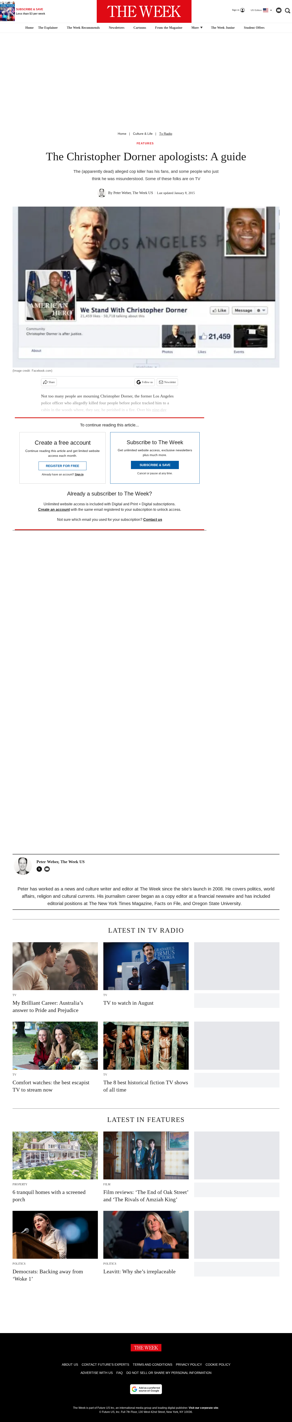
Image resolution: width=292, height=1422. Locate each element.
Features (145, 143)
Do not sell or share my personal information (168, 1373)
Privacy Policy (189, 1364)
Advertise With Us (97, 1373)
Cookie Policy (218, 1364)
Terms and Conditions (152, 1364)
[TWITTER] (40, 869)
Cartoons (139, 27)
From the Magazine (168, 27)
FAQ (119, 1373)
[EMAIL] (48, 869)
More (195, 27)
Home (122, 133)
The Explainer (48, 27)
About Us (70, 1364)
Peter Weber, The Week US (133, 193)
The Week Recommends (83, 27)
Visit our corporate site (203, 1407)
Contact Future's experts (105, 1364)
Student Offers (254, 27)
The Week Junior (223, 27)
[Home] (29, 28)
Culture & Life (143, 133)
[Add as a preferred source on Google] (146, 1389)
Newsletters (116, 27)
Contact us (152, 520)
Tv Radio (165, 133)
